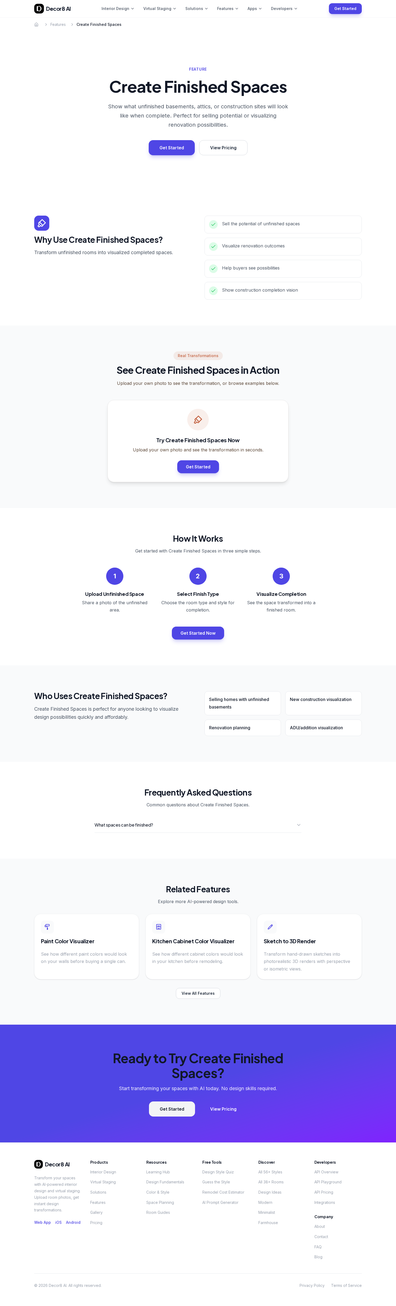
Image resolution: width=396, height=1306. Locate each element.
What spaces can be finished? (124, 825)
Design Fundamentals (165, 1182)
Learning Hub (158, 1172)
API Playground (328, 1182)
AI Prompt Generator (220, 1202)
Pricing (96, 1222)
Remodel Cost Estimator (223, 1192)
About (319, 1226)
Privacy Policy (312, 1285)
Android (73, 1222)
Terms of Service (346, 1285)
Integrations (324, 1202)
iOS (58, 1222)
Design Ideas (270, 1192)
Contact (321, 1236)
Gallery (96, 1212)
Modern (265, 1202)
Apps (252, 8)
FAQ (318, 1247)
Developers (282, 8)
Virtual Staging (157, 8)
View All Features (198, 993)
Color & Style (157, 1192)
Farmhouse (268, 1222)
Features (225, 8)
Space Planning (160, 1202)
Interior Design (115, 8)
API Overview (326, 1172)
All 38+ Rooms (271, 1182)
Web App (42, 1222)
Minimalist (266, 1212)
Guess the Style (216, 1182)
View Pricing (223, 147)
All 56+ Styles (270, 1172)
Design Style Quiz (218, 1172)
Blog (318, 1257)
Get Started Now (198, 633)
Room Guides (158, 1212)
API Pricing (323, 1192)
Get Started (345, 8)
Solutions (194, 8)
